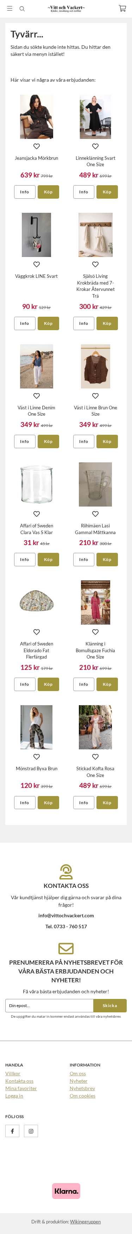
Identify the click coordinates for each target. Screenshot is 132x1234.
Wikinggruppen (85, 1221)
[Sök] (22, 9)
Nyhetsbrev (82, 1088)
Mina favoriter (21, 1088)
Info (24, 191)
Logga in (14, 1096)
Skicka (110, 1005)
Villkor (12, 1073)
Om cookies (82, 1096)
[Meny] (10, 8)
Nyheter (79, 1081)
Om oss (78, 1073)
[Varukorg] (122, 8)
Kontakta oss (19, 1081)
